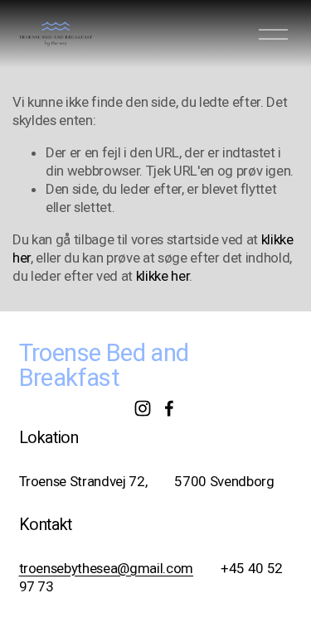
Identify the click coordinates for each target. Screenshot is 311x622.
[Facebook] (169, 408)
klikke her (163, 276)
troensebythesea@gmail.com (106, 568)
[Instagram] (142, 408)
